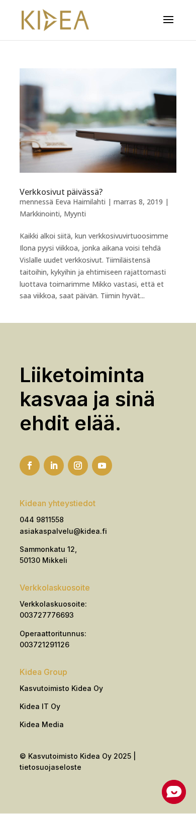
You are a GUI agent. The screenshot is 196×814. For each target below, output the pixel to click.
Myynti (75, 213)
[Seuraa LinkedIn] (54, 465)
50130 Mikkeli (43, 560)
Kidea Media (42, 724)
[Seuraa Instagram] (78, 465)
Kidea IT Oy (40, 706)
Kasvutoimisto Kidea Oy (61, 688)
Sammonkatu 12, (48, 549)
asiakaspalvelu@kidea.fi (63, 531)
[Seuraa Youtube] (102, 465)
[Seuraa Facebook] (30, 465)
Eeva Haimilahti (80, 201)
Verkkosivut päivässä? (61, 191)
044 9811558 (42, 519)
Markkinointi (40, 213)
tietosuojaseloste (50, 767)
